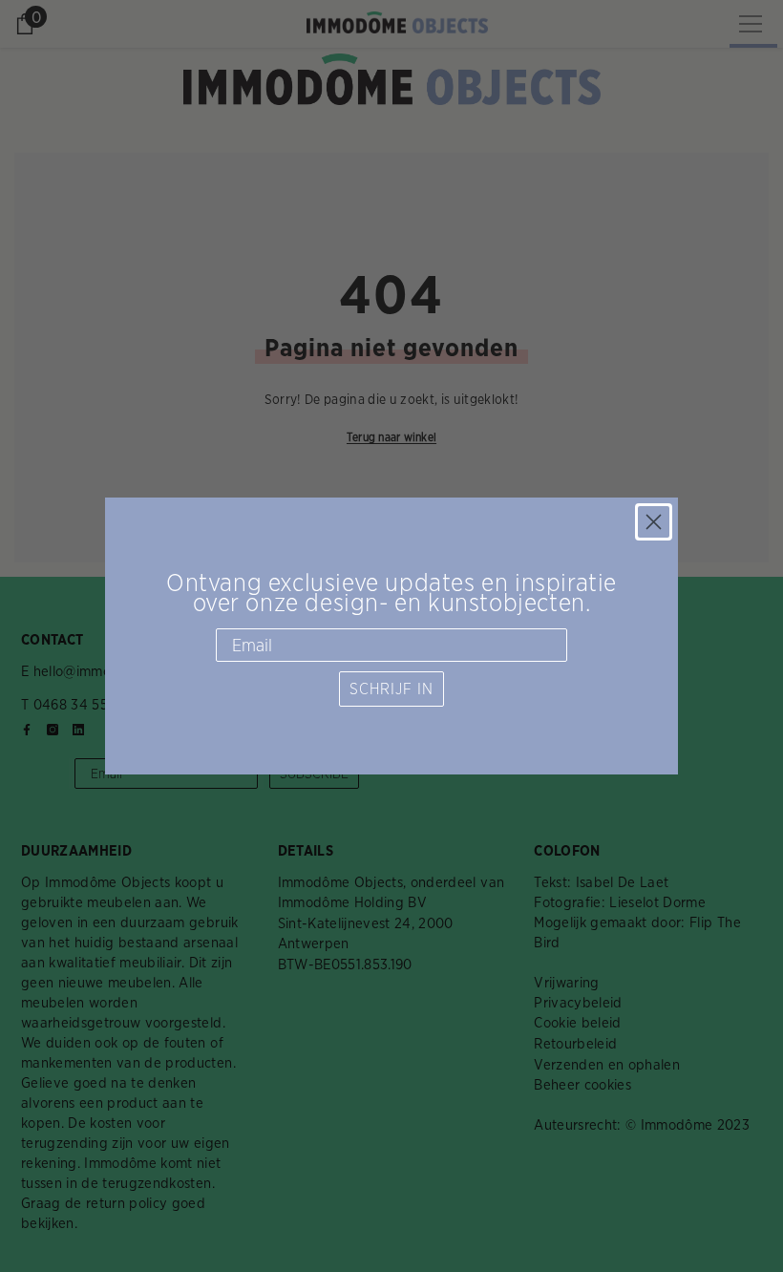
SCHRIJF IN (391, 689)
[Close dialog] (653, 522)
